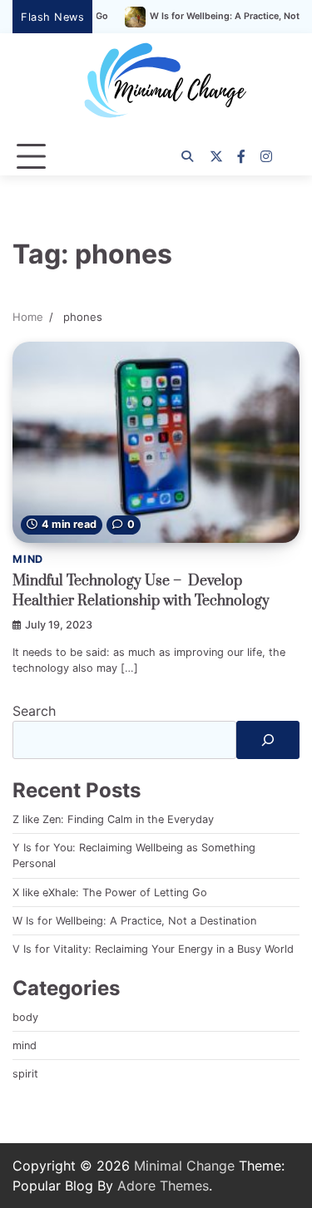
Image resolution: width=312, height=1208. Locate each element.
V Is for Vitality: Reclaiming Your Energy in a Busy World (153, 949)
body (25, 1017)
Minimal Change (184, 1165)
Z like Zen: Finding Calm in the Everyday (113, 819)
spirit (25, 1073)
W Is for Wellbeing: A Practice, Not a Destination (134, 921)
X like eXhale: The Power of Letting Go (109, 892)
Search (34, 711)
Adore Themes (163, 1185)
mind (27, 559)
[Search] (187, 156)
